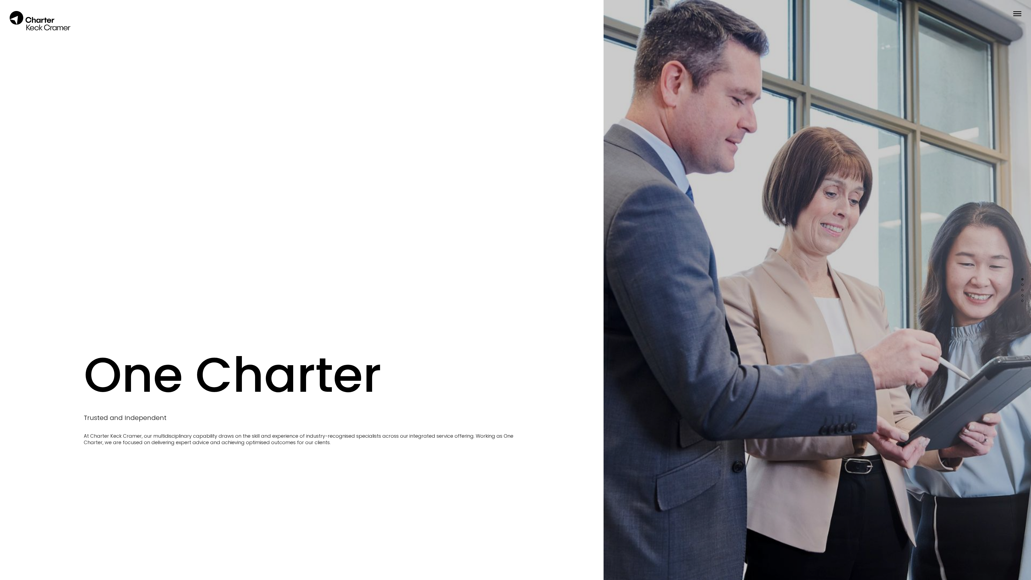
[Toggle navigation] (1017, 14)
